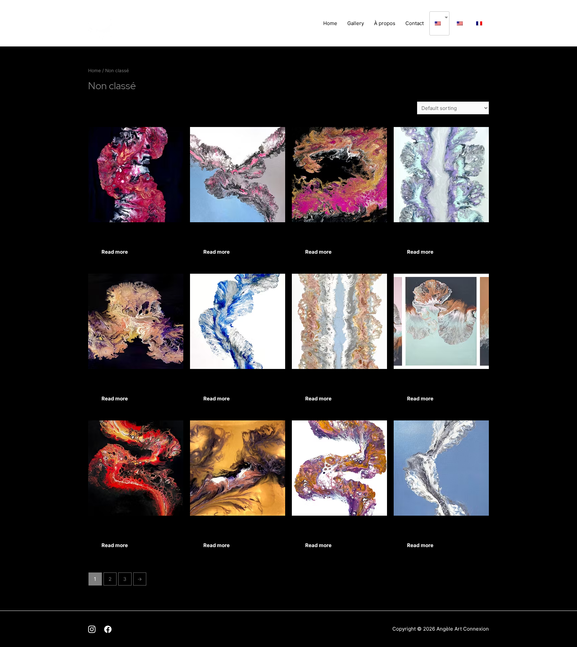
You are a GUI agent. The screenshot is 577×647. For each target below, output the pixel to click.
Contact (414, 23)
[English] (436, 23)
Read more (115, 252)
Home (330, 23)
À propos (384, 23)
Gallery (355, 23)
